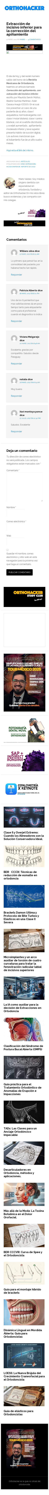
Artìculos (25, 161)
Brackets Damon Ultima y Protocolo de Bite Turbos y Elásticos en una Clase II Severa (21, 917)
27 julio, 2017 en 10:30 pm (30, 418)
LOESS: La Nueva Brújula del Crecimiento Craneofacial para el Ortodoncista (24, 1376)
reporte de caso (28, 167)
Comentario (12, 470)
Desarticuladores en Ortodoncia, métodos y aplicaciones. (19, 1173)
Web (8, 535)
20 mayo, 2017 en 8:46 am (30, 343)
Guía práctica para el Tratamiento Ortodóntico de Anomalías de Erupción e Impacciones (23, 1089)
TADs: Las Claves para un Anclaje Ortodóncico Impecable (20, 1132)
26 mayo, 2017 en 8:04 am (30, 382)
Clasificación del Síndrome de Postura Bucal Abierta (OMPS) (23, 1047)
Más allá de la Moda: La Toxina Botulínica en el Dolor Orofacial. (24, 1214)
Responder (16, 274)
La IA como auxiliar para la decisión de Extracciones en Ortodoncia (22, 1008)
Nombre (11, 507)
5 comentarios (34, 39)
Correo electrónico (16, 521)
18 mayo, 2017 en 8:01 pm (29, 293)
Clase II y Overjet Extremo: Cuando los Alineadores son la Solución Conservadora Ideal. (24, 836)
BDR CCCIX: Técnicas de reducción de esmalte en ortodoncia (20, 875)
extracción (31, 164)
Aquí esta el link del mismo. (19, 150)
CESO (23, 164)
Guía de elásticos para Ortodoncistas (18, 1412)
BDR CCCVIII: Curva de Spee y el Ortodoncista (23, 1253)
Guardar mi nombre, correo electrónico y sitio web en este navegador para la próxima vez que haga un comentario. (22, 558)
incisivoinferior (13, 167)
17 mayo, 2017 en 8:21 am (29, 254)
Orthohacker (24, 8)
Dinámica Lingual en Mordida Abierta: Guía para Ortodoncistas (23, 1333)
